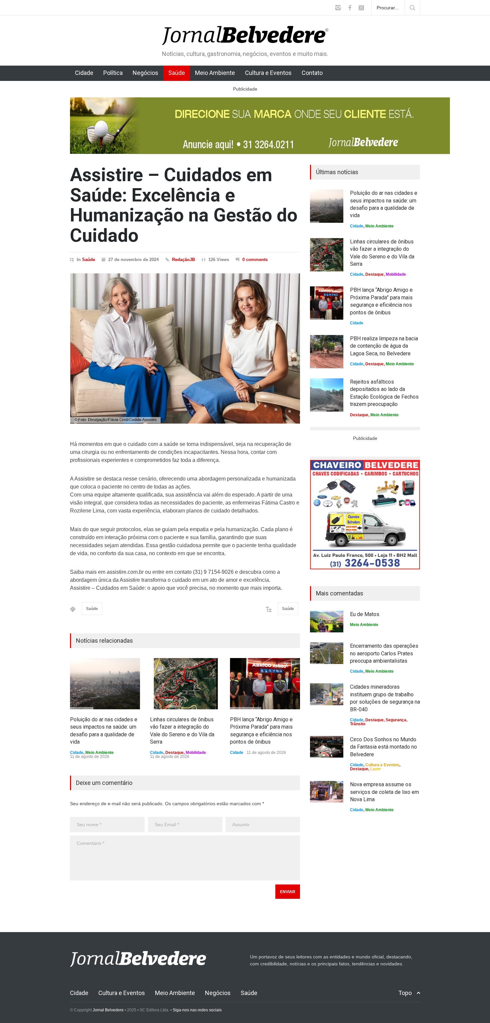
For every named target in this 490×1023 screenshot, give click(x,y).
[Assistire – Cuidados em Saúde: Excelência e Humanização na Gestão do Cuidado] (185, 348)
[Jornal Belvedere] (245, 34)
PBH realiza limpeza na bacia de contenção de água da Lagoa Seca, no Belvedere (384, 346)
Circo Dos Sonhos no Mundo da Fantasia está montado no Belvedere (383, 747)
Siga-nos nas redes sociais (197, 1010)
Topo (405, 992)
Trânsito (357, 724)
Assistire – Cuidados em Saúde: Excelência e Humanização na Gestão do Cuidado (183, 205)
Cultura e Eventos (268, 72)
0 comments (255, 259)
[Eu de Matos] (326, 621)
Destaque (174, 752)
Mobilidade (196, 752)
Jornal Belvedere (108, 1010)
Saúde (176, 72)
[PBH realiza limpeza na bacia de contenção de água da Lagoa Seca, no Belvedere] (326, 351)
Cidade (84, 72)
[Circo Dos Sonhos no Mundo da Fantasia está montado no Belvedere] (326, 747)
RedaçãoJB (183, 259)
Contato (312, 72)
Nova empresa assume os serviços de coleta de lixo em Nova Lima (384, 792)
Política (113, 72)
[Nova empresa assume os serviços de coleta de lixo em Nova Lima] (326, 792)
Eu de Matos (364, 614)
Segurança (396, 720)
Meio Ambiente (215, 72)
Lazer (375, 769)
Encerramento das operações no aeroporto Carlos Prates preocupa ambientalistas (384, 653)
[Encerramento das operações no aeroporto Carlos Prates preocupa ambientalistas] (326, 653)
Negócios (145, 72)
